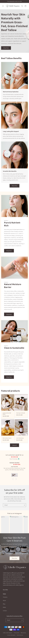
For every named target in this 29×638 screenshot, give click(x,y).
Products (5, 597)
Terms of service (20, 635)
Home (4, 593)
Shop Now (6, 48)
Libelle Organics (9, 632)
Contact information (11, 635)
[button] (3, 6)
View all (14, 445)
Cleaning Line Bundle (20, 412)
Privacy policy (16, 632)
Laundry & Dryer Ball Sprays (7, 413)
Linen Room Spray (20, 438)
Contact (5, 610)
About (4, 600)
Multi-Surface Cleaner (7, 438)
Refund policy (23, 632)
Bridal (4, 607)
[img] (14, 457)
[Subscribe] (24, 505)
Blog (4, 604)
